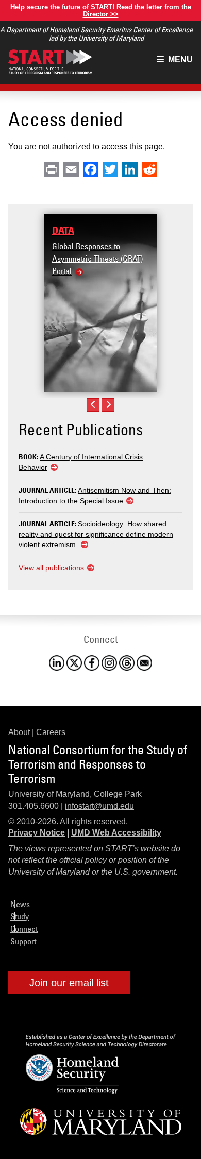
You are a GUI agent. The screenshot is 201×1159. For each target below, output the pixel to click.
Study (19, 916)
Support (23, 941)
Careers (50, 732)
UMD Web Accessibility (116, 832)
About (19, 732)
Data (63, 230)
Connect (24, 929)
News (20, 904)
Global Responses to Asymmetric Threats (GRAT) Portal (97, 258)
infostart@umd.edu (99, 806)
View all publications (51, 568)
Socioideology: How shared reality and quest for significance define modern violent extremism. (96, 534)
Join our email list (69, 982)
